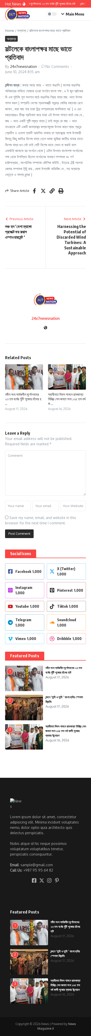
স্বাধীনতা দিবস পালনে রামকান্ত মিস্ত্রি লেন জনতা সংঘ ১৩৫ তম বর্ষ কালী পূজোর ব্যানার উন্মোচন (66, 730)
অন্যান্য (21, 30)
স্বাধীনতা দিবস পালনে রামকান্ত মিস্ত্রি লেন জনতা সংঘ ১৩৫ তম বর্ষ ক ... (66, 399)
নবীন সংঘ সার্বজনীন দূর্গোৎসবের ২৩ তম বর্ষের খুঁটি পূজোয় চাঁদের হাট (65, 926)
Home (9, 30)
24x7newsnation (23, 66)
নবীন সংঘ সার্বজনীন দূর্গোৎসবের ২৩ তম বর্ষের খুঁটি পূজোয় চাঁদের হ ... (23, 399)
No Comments (57, 66)
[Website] (45, 328)
